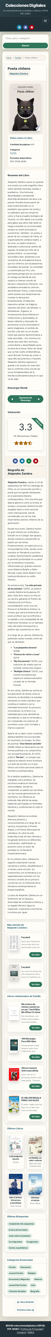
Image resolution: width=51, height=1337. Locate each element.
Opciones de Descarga (25, 399)
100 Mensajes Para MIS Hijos (28, 1040)
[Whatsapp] (28, 461)
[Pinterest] (31, 27)
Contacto (21, 1332)
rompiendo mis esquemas (21, 1224)
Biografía (34, 1291)
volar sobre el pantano (19, 1236)
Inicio (9, 57)
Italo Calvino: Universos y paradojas (15, 1200)
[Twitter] (19, 27)
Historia (38, 1279)
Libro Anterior (27, 1302)
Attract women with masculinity (29, 1069)
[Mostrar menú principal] (45, 20)
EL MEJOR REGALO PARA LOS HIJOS (31, 1099)
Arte (33, 1285)
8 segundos (32, 1241)
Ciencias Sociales (17, 1291)
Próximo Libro (24, 1310)
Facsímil (25, 937)
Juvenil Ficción (16, 1273)
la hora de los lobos (18, 1230)
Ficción (12, 1267)
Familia (18, 57)
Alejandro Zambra (18, 73)
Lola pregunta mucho (16, 1157)
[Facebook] (25, 27)
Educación (25, 1267)
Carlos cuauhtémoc (18, 1248)
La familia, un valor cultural (35, 1159)
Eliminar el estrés (35, 1198)
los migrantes (15, 1241)
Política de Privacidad (32, 1329)
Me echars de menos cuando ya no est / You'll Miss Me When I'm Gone (30, 1008)
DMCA (31, 1332)
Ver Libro (36, 955)
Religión (32, 1273)
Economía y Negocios (19, 1279)
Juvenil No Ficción (17, 1285)
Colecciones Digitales (25, 5)
